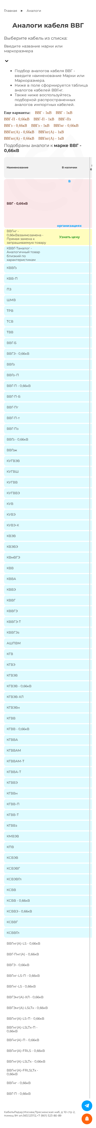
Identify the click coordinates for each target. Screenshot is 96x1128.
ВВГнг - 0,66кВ (66, 126)
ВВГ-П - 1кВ (44, 119)
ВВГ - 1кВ (43, 113)
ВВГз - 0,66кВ (15, 126)
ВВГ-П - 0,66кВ (16, 119)
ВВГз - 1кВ (40, 126)
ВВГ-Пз (64, 119)
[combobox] (48, 55)
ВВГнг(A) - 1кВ (51, 132)
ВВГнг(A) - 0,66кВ (19, 132)
